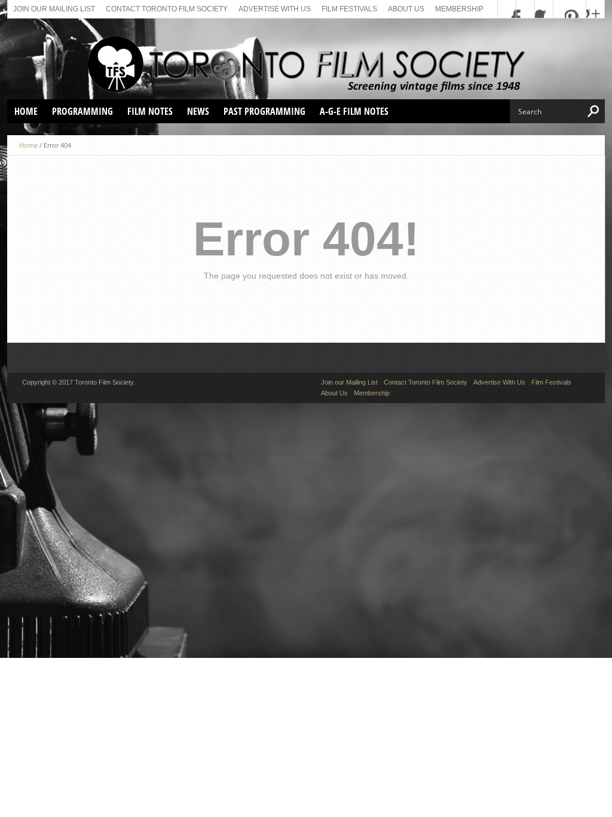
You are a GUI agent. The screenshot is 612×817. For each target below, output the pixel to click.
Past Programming (264, 111)
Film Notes (150, 111)
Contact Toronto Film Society (167, 9)
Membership (459, 9)
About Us (406, 9)
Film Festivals (349, 9)
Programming (82, 111)
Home (26, 111)
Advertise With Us (274, 9)
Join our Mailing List (54, 9)
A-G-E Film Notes (354, 111)
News (198, 111)
